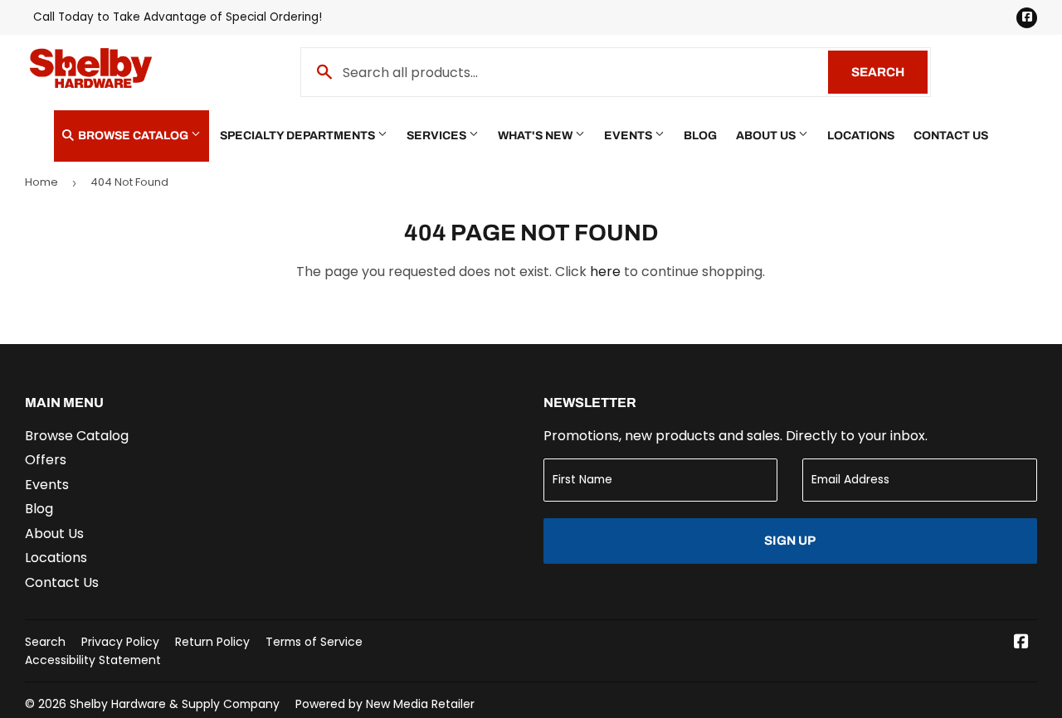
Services (438, 135)
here (605, 271)
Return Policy (212, 641)
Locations (860, 135)
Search (889, 72)
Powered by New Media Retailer (385, 704)
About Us (767, 135)
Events (629, 135)
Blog (700, 135)
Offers (45, 459)
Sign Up (790, 540)
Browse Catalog (133, 135)
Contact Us (950, 135)
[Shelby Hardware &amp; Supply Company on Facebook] (1021, 643)
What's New (536, 135)
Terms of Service (314, 641)
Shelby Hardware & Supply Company (175, 704)
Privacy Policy (120, 641)
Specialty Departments (299, 135)
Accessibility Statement (93, 660)
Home (41, 182)
